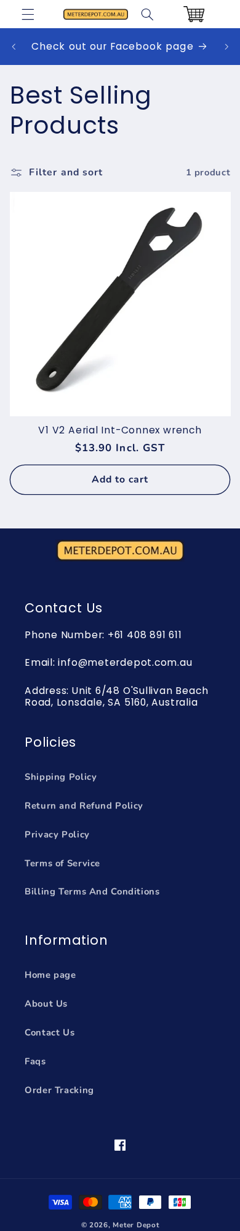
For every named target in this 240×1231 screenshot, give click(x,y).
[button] (28, 14)
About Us (46, 1003)
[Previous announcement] (13, 46)
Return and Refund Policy (84, 805)
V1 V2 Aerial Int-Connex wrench (119, 430)
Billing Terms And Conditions (92, 891)
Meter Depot (136, 1225)
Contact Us (49, 1032)
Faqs (35, 1061)
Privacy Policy (57, 834)
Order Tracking (59, 1090)
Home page (50, 975)
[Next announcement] (226, 46)
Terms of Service (62, 863)
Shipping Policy (61, 777)
